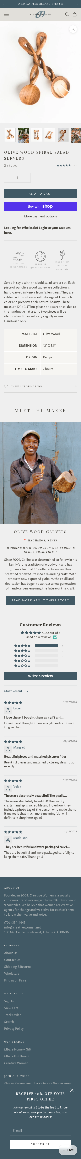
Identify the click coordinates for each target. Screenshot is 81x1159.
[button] (22, 645)
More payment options (40, 216)
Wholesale (11, 974)
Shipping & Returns (17, 967)
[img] (13, 703)
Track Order (12, 1015)
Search (9, 1022)
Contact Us (12, 960)
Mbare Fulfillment (17, 1056)
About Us (10, 953)
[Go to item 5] (63, 135)
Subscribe (40, 1144)
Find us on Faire (15, 981)
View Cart (11, 1008)
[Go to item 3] (36, 135)
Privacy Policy (14, 1029)
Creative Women (16, 1063)
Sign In (9, 1001)
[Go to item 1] (10, 135)
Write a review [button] (40, 676)
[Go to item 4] (50, 135)
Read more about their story (40, 600)
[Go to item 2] (23, 135)
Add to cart (40, 194)
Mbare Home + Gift (18, 1050)
